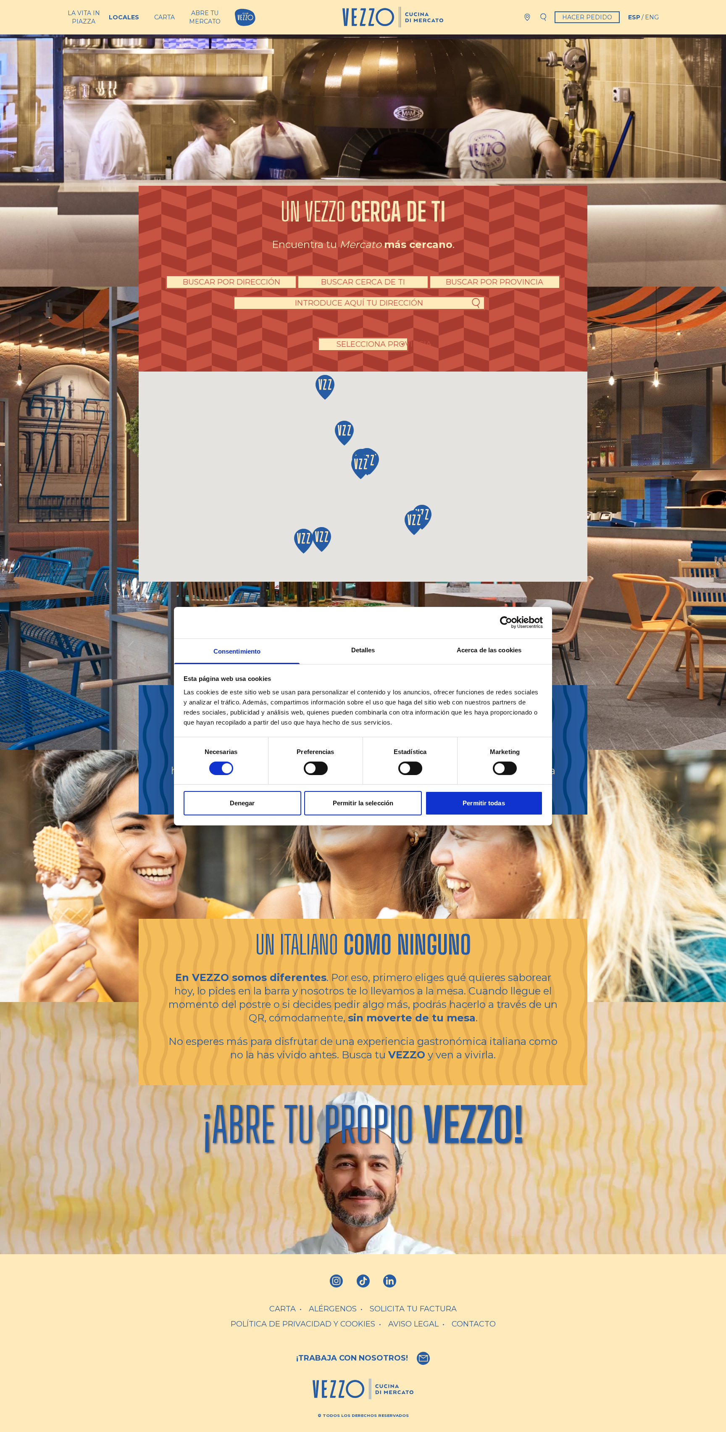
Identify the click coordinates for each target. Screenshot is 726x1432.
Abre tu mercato (205, 17)
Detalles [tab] (363, 649)
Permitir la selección (363, 803)
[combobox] (384, 344)
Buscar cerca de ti (363, 282)
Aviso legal (413, 1324)
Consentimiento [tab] (236, 650)
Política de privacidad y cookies (303, 1324)
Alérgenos (333, 1308)
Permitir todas (484, 803)
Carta (164, 17)
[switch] (316, 768)
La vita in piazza (84, 17)
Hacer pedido (587, 17)
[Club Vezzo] (245, 17)
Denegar (242, 803)
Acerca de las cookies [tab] (489, 649)
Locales (124, 17)
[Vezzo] (392, 17)
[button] (325, 387)
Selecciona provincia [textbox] (384, 344)
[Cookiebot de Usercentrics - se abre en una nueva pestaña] (506, 622)
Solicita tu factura (413, 1308)
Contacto (474, 1324)
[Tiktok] (363, 1281)
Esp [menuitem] (634, 17)
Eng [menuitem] (652, 17)
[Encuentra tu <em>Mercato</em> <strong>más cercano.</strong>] (527, 17)
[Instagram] (336, 1281)
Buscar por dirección (231, 282)
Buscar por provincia (494, 282)
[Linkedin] (390, 1281)
